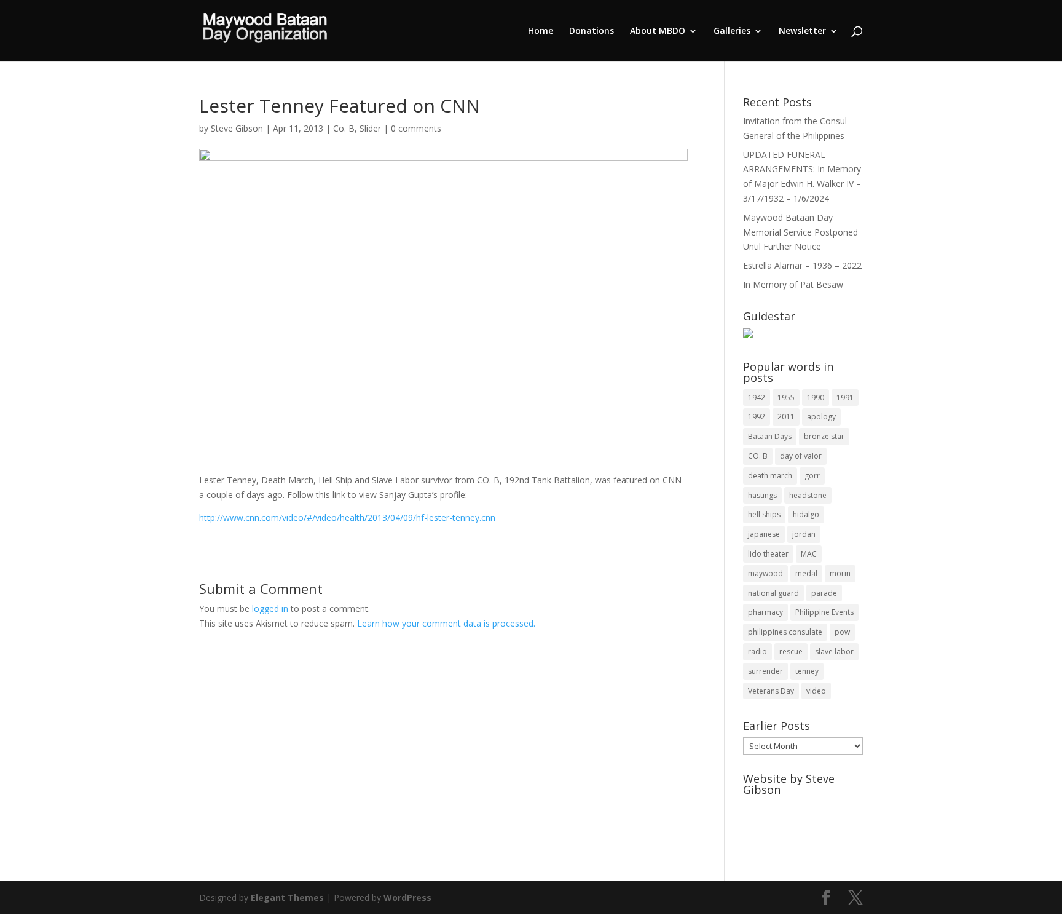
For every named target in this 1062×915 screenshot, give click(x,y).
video (816, 691)
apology (821, 416)
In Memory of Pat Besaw (793, 284)
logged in (270, 608)
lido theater (768, 554)
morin (840, 573)
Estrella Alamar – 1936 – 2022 (802, 265)
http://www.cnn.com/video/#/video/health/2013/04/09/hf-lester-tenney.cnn (347, 517)
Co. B (344, 128)
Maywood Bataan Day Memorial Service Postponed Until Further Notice (800, 232)
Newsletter (802, 31)
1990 (815, 397)
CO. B (758, 456)
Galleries (732, 31)
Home (540, 31)
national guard (773, 593)
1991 (845, 397)
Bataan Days (770, 436)
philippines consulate (785, 632)
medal (806, 573)
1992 (756, 416)
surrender (765, 671)
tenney (807, 671)
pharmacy (765, 612)
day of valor (801, 456)
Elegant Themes (287, 897)
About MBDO (657, 31)
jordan (804, 534)
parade (824, 593)
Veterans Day (771, 691)
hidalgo (806, 514)
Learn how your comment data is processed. (446, 623)
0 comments (416, 128)
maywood (765, 573)
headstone (808, 495)
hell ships (764, 514)
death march (770, 475)
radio (757, 651)
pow (842, 632)
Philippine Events (824, 612)
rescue (791, 651)
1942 (756, 397)
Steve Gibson (237, 128)
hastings (762, 495)
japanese (764, 534)
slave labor (834, 651)
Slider (370, 128)
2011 (786, 416)
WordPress (407, 897)
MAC (809, 554)
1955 (786, 397)
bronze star (824, 436)
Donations (591, 31)
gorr (812, 475)
